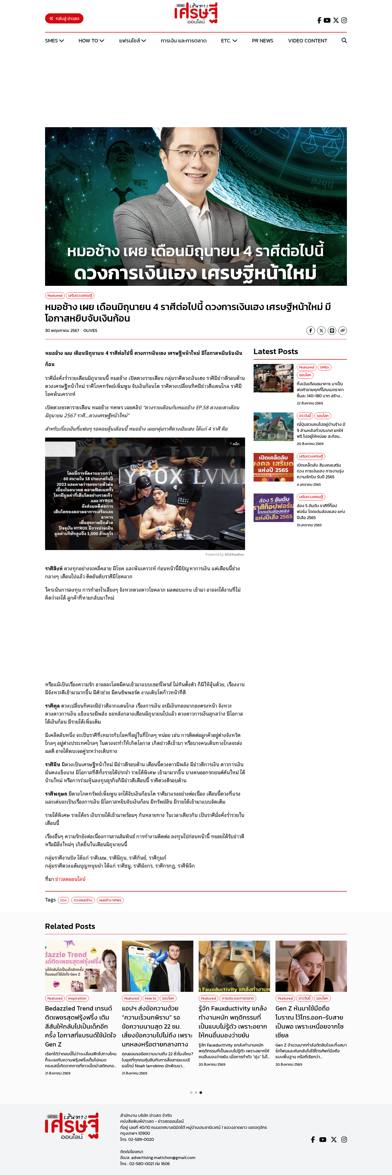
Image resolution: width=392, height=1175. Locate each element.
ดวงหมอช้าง (83, 900)
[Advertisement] (196, 86)
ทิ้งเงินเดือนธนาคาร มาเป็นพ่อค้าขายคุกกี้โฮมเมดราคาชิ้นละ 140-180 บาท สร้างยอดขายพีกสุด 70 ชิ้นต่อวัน (321, 392)
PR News (262, 41)
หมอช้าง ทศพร (110, 900)
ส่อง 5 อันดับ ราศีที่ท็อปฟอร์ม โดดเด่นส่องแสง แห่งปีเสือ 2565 (321, 511)
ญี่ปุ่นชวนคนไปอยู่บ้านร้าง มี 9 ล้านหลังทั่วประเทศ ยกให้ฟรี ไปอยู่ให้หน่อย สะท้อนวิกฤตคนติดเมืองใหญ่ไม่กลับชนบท (322, 436)
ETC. (226, 41)
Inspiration (77, 998)
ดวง (63, 900)
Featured (54, 295)
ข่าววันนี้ (305, 416)
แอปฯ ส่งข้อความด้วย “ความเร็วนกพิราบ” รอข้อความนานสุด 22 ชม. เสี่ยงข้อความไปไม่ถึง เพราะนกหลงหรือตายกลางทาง (157, 1026)
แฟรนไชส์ (129, 41)
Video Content (307, 41)
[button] (191, 1092)
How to (88, 41)
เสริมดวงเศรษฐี (80, 295)
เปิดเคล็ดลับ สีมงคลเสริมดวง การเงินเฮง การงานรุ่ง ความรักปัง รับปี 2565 (320, 471)
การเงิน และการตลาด (184, 41)
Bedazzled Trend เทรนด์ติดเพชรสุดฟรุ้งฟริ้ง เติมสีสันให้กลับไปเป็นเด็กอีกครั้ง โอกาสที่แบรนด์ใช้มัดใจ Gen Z (80, 1026)
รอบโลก (305, 375)
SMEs (51, 41)
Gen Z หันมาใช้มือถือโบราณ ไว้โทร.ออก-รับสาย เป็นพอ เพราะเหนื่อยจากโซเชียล (309, 1022)
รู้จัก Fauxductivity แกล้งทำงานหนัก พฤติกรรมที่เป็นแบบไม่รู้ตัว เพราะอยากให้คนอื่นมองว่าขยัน (233, 1022)
